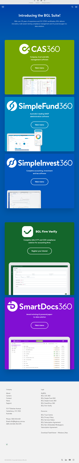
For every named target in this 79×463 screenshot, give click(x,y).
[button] (76, 7)
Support (9, 403)
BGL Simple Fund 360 (48, 398)
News (8, 401)
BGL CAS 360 (45, 396)
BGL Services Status (48, 420)
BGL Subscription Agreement (51, 422)
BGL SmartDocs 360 (48, 403)
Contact (9, 398)
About (8, 393)
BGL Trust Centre (47, 415)
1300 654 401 (16, 419)
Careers (9, 396)
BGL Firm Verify (46, 406)
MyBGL (43, 393)
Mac (66, 433)
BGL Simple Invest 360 (48, 401)
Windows (61, 433)
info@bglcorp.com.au (17, 421)
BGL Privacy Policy (47, 417)
